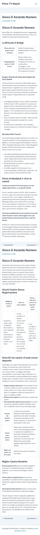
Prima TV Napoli (11, 3)
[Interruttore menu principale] (36, 4)
